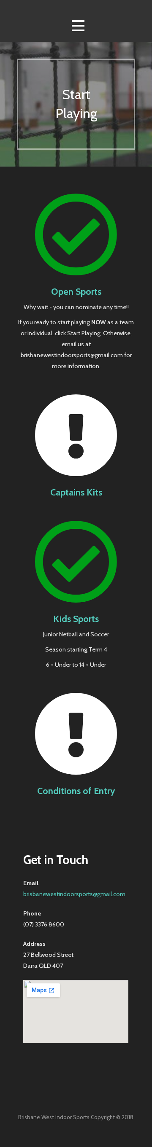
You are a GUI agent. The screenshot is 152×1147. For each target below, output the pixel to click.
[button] (78, 25)
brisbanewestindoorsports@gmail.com (74, 894)
